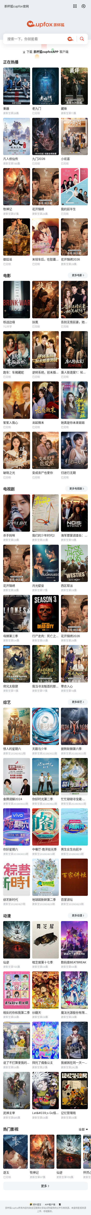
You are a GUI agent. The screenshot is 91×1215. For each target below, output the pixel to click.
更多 (44, 1186)
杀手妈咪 (9, 535)
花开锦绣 (38, 209)
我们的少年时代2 (43, 535)
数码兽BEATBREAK (73, 962)
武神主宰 (9, 1113)
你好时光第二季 (42, 799)
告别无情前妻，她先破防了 (74, 322)
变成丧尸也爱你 (42, 472)
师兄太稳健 (10, 686)
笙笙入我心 (10, 422)
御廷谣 (7, 259)
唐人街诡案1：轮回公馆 (74, 372)
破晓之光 (9, 472)
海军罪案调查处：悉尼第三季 (74, 535)
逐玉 (6, 1172)
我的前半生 (68, 209)
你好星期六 (10, 849)
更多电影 (77, 275)
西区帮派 (67, 585)
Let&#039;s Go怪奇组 (45, 1113)
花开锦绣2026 (70, 259)
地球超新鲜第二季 (44, 899)
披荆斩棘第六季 (71, 748)
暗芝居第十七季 (42, 962)
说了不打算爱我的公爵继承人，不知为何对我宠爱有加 (16, 1062)
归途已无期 (68, 472)
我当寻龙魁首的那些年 (45, 686)
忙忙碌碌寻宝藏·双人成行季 (74, 799)
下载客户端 (47, 51)
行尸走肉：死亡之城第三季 (45, 636)
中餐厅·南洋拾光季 (44, 849)
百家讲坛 (67, 899)
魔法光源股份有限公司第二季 (74, 1012)
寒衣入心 (67, 686)
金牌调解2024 (12, 799)
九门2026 (38, 159)
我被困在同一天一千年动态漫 (74, 1062)
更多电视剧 (75, 488)
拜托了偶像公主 (42, 1062)
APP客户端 (50, 1204)
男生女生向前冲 (71, 849)
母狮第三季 (10, 636)
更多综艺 (77, 702)
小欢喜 (65, 159)
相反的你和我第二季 (16, 1012)
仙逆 (6, 962)
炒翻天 (36, 1012)
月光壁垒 (38, 585)
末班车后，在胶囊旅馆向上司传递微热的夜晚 (45, 259)
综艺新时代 (10, 899)
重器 (6, 108)
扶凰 (35, 322)
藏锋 (64, 108)
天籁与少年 (39, 748)
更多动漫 (77, 915)
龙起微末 (38, 422)
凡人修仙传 (10, 159)
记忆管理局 (68, 1113)
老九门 (36, 108)
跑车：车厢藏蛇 (13, 372)
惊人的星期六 (12, 748)
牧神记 (7, 209)
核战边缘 (9, 322)
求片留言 (37, 1204)
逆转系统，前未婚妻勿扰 (45, 372)
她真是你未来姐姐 (73, 422)
